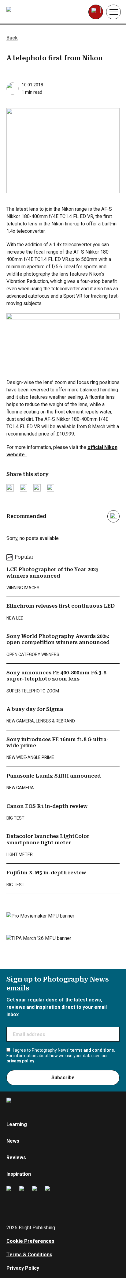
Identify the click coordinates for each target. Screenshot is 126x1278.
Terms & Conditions (29, 1254)
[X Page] (36, 1195)
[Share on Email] (37, 488)
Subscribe (63, 1077)
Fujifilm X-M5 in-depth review (46, 873)
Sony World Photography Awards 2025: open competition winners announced (57, 639)
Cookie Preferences (30, 1241)
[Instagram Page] (23, 1195)
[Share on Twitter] (10, 488)
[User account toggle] (95, 12)
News (12, 1141)
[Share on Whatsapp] (50, 488)
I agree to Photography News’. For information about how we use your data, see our (60, 1055)
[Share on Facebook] (23, 488)
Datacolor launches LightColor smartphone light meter (47, 839)
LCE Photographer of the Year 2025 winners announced (52, 573)
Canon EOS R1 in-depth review (47, 806)
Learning (16, 1124)
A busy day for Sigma (34, 709)
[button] (113, 12)
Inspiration (18, 1174)
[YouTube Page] (49, 1195)
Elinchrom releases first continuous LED (60, 606)
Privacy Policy (22, 1268)
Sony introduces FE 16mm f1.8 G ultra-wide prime (57, 742)
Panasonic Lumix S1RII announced (53, 776)
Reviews (16, 1157)
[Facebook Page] (10, 1195)
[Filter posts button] (113, 516)
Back (12, 38)
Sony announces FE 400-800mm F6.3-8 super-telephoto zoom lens (56, 676)
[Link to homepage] (45, 12)
